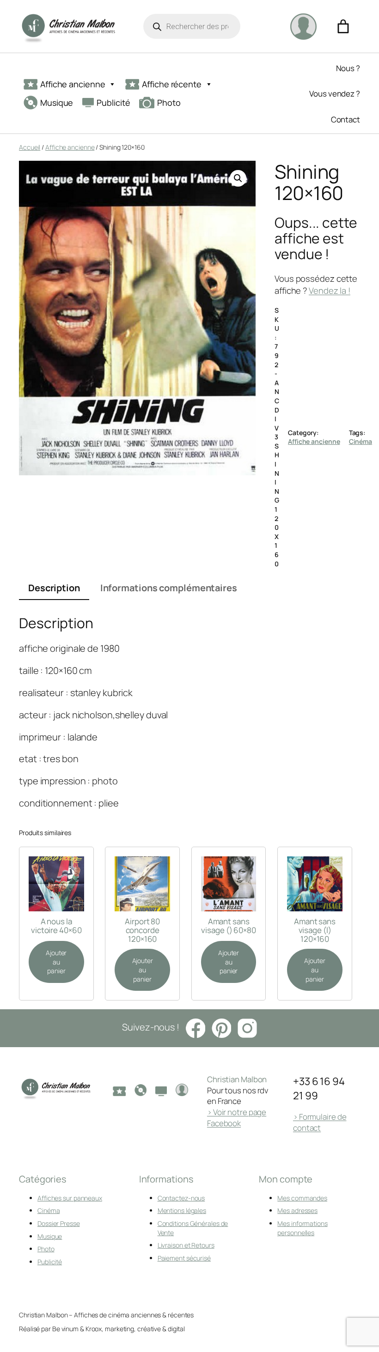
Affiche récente (172, 84)
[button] (238, 178)
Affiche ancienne (72, 84)
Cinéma (360, 441)
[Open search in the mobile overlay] (192, 26)
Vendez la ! (329, 291)
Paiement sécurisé (184, 1258)
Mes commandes (302, 1198)
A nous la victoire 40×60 (56, 925)
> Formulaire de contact (320, 1122)
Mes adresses (297, 1210)
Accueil (29, 147)
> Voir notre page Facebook (236, 1117)
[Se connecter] (303, 26)
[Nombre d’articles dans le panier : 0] (343, 26)
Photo (169, 102)
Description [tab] (54, 588)
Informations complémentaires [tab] (168, 588)
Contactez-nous (181, 1198)
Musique (56, 102)
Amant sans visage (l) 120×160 (315, 930)
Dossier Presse (58, 1223)
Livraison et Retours (186, 1245)
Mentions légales (182, 1210)
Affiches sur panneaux (69, 1198)
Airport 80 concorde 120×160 (142, 930)
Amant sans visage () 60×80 (228, 925)
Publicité (113, 102)
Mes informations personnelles (302, 1228)
